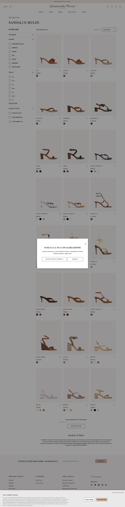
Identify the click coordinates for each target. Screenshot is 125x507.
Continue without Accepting (118, 492)
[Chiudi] (86, 244)
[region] (62, 498)
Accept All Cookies (101, 499)
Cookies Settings (89, 499)
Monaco (75, 259)
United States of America (54, 259)
